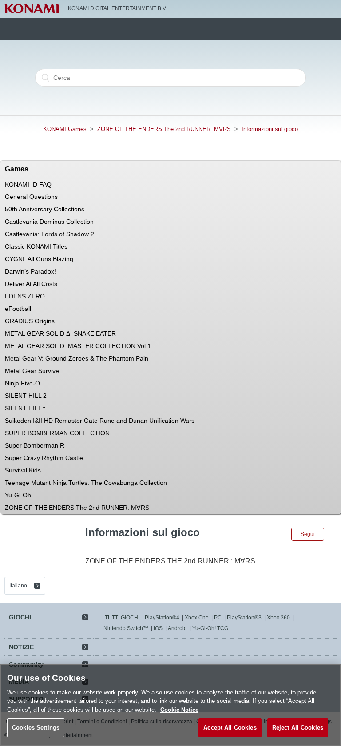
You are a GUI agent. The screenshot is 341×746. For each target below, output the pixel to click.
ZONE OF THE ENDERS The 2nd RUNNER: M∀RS (164, 129)
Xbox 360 (278, 618)
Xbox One (197, 618)
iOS (158, 628)
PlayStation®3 (244, 618)
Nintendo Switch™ (125, 628)
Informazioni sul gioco (270, 129)
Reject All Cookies (297, 727)
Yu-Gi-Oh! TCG (210, 628)
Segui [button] (308, 534)
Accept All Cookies (229, 727)
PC (218, 618)
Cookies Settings (35, 727)
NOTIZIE (21, 647)
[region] (170, 705)
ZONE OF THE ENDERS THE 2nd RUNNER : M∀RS (170, 561)
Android (177, 628)
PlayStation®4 (162, 618)
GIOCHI (20, 617)
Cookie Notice (179, 709)
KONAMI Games (65, 129)
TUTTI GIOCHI (122, 618)
